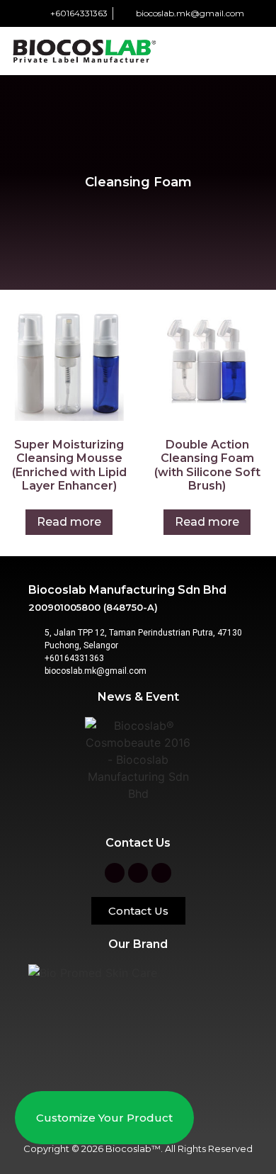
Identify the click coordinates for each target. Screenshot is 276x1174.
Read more (69, 522)
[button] (255, 49)
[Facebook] (115, 873)
